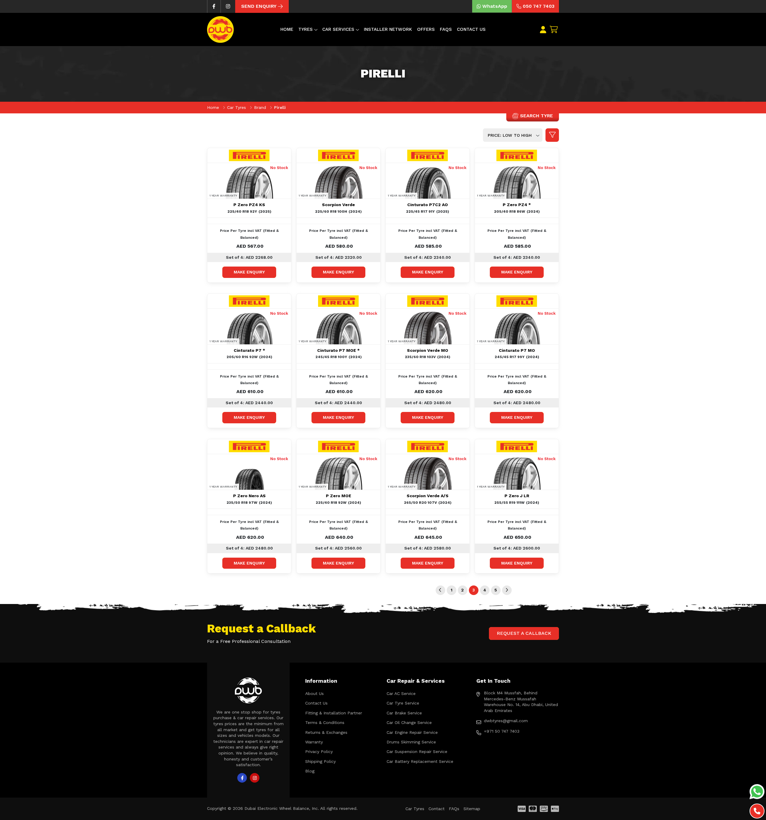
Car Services (338, 29)
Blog (309, 771)
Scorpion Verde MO (427, 350)
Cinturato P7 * (249, 350)
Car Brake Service (404, 713)
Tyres (305, 29)
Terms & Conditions (324, 722)
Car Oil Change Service (409, 722)
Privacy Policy (319, 751)
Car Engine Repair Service (412, 732)
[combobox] (512, 135)
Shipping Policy (320, 761)
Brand (261, 107)
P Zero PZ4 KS (249, 204)
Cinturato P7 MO (517, 350)
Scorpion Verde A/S (428, 495)
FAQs (446, 29)
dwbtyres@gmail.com (506, 720)
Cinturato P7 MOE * (338, 350)
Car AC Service (401, 693)
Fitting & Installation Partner (333, 713)
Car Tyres (237, 107)
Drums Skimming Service (411, 742)
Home (286, 29)
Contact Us (471, 29)
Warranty (314, 742)
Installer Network (388, 29)
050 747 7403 (538, 6)
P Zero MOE (338, 495)
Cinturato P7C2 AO (427, 204)
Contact (436, 808)
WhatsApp (494, 6)
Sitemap (471, 808)
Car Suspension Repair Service (417, 751)
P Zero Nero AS (249, 495)
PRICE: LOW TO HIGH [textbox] (510, 135)
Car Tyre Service (403, 703)
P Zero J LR (516, 495)
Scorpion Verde (338, 204)
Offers (426, 29)
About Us (314, 693)
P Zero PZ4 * (517, 204)
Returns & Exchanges (326, 732)
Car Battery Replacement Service (420, 761)
